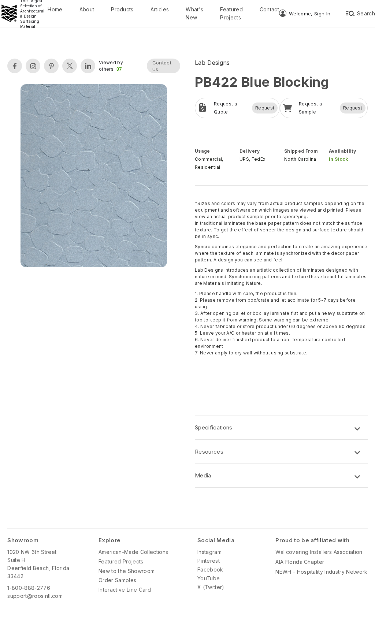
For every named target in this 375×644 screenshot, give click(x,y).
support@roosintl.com (34, 596)
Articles (160, 9)
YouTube (208, 578)
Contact (269, 9)
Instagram (209, 552)
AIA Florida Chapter (299, 562)
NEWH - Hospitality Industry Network (321, 572)
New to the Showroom (127, 571)
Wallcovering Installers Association (318, 552)
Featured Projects (231, 13)
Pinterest (208, 561)
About (86, 9)
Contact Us (161, 66)
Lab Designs (212, 62)
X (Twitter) (210, 587)
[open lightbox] (94, 176)
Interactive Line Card (125, 590)
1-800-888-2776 (28, 588)
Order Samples (117, 580)
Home (55, 9)
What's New (194, 13)
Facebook (210, 569)
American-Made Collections (133, 552)
